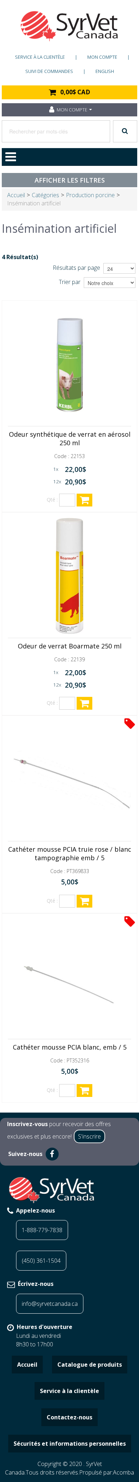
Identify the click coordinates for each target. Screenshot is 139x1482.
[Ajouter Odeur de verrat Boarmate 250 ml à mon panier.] (84, 703)
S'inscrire (89, 1136)
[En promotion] (129, 723)
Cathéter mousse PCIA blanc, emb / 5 (70, 1047)
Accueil (16, 195)
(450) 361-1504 (41, 1261)
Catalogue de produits (89, 1364)
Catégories (45, 195)
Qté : (52, 499)
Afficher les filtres (70, 180)
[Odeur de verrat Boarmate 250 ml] (69, 576)
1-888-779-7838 (42, 1230)
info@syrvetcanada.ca (50, 1304)
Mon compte (102, 57)
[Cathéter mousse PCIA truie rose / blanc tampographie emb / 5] (69, 779)
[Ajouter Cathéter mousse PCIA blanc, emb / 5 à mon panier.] (84, 1090)
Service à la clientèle (40, 57)
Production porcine (90, 195)
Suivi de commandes (49, 71)
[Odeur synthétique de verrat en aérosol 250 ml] (69, 364)
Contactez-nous (69, 1417)
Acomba (123, 1472)
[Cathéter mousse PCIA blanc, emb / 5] (69, 977)
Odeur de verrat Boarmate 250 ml (70, 646)
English (105, 71)
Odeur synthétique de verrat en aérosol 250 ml (69, 438)
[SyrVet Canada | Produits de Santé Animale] (69, 26)
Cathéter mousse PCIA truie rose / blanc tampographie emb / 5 (69, 853)
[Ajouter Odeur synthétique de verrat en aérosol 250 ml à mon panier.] (84, 500)
